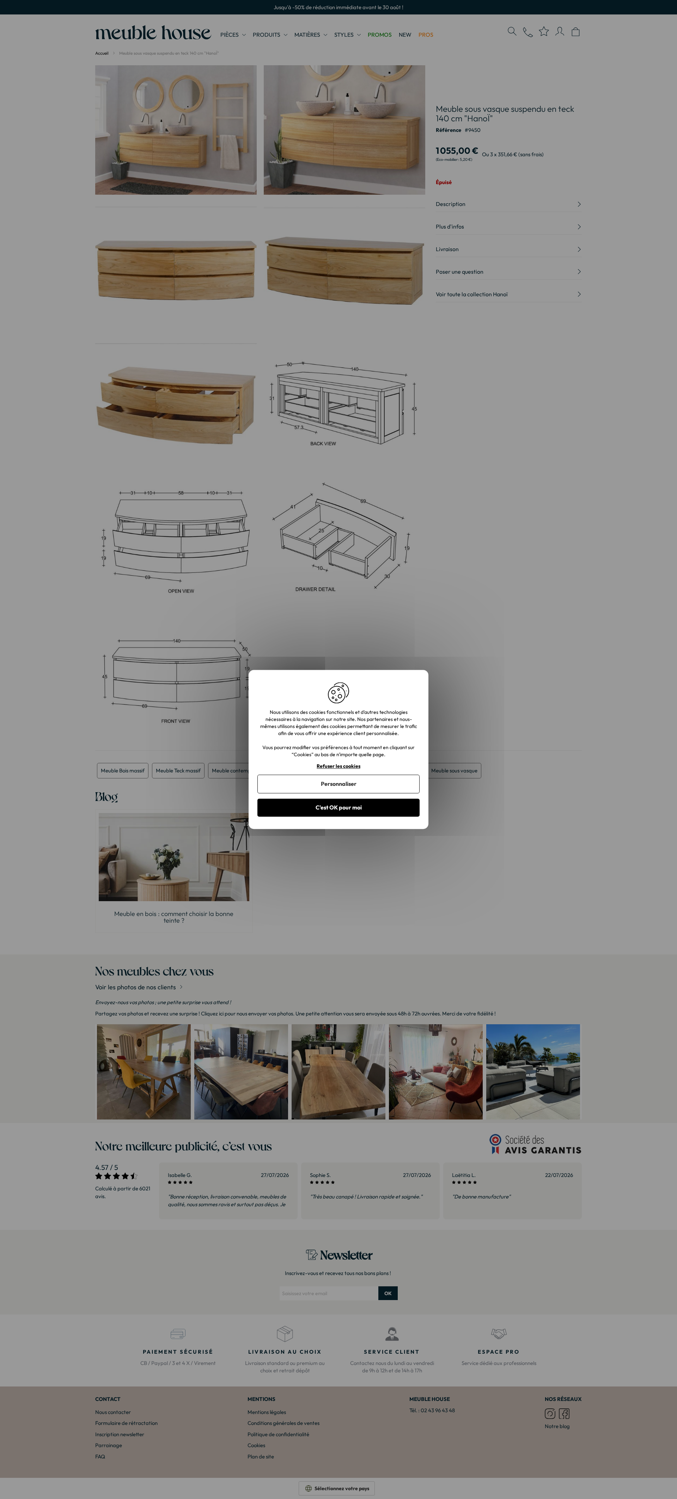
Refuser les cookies (338, 766)
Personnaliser (338, 783)
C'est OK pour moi (339, 807)
